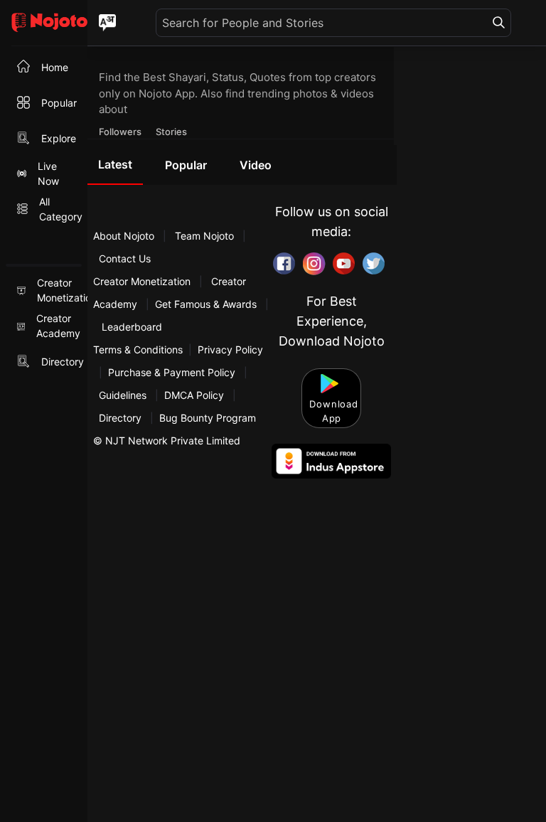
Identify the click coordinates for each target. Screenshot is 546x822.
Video (256, 165)
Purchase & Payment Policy (171, 372)
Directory (120, 418)
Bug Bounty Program (207, 418)
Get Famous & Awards (206, 304)
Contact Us (125, 258)
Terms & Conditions (138, 349)
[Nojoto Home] (43, 23)
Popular (186, 165)
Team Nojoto (204, 236)
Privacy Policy (230, 349)
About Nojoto (125, 236)
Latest (115, 164)
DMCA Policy (194, 395)
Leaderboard (132, 327)
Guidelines (122, 395)
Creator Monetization (143, 281)
